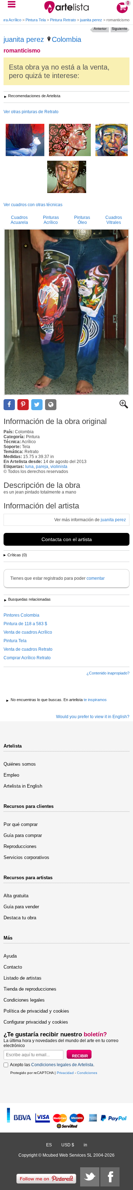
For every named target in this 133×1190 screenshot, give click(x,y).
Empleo (11, 775)
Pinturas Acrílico (51, 220)
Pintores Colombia (21, 615)
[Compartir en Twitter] (37, 404)
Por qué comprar (21, 824)
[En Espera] (66, 177)
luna (29, 466)
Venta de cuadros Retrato (28, 649)
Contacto (13, 967)
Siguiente (119, 29)
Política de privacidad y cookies (36, 1011)
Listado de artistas (22, 978)
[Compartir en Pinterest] (23, 404)
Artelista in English (23, 786)
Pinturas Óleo (82, 220)
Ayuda (10, 956)
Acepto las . (52, 1064)
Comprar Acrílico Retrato (27, 657)
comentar (96, 578)
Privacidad (65, 1073)
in (85, 1144)
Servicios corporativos (26, 857)
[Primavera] (70, 140)
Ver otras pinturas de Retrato (31, 111)
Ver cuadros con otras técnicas (33, 204)
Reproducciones (20, 846)
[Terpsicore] (25, 140)
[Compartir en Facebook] (9, 404)
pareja (42, 466)
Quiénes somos (20, 764)
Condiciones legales (24, 1000)
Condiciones (87, 1073)
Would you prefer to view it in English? (92, 716)
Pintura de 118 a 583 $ (25, 623)
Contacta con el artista (66, 539)
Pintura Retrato (63, 20)
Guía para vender (21, 906)
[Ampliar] (124, 406)
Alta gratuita (16, 895)
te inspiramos (95, 700)
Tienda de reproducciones (30, 989)
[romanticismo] (66, 312)
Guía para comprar (23, 835)
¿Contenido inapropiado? (108, 673)
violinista (58, 466)
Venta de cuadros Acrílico (28, 632)
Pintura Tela (36, 20)
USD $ (67, 1144)
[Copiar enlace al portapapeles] (50, 404)
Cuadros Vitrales (113, 220)
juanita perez (91, 20)
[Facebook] (110, 1176)
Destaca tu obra (20, 917)
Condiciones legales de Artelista (62, 1064)
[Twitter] (89, 1176)
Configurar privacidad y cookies (36, 1022)
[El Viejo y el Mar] (111, 140)
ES (49, 1144)
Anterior (100, 29)
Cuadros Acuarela (19, 220)
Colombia (66, 39)
